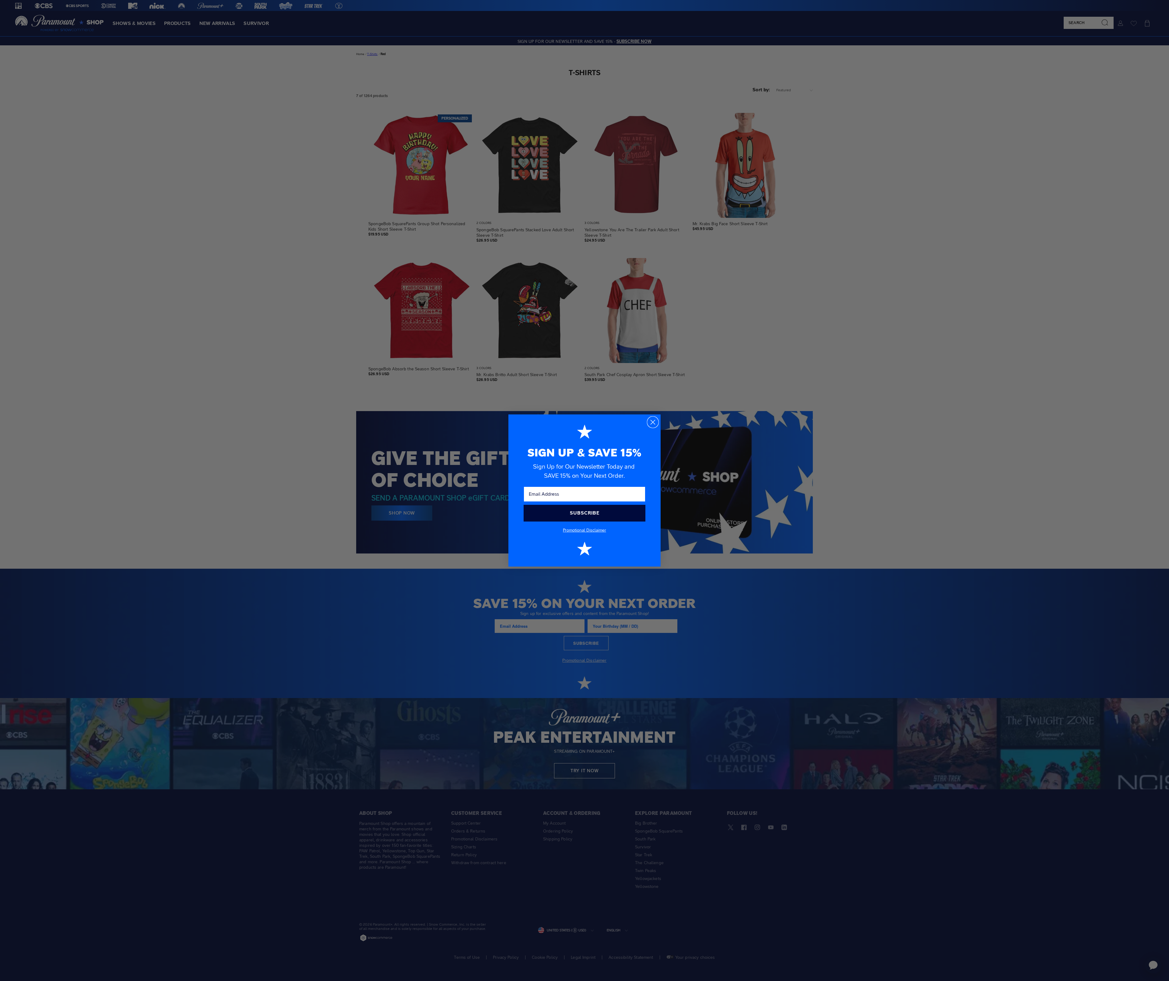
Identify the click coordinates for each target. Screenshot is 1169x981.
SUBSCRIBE (584, 513)
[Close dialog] (653, 422)
